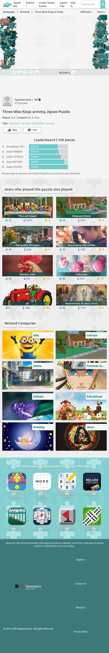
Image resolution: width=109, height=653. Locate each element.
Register (45, 173)
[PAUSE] (74, 72)
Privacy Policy (81, 631)
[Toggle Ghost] (20, 72)
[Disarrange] (31, 72)
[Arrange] (26, 72)
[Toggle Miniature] (14, 72)
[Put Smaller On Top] (37, 72)
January (50, 123)
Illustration (38, 123)
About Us (80, 607)
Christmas (14, 123)
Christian (25, 12)
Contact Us (80, 583)
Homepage (9, 12)
